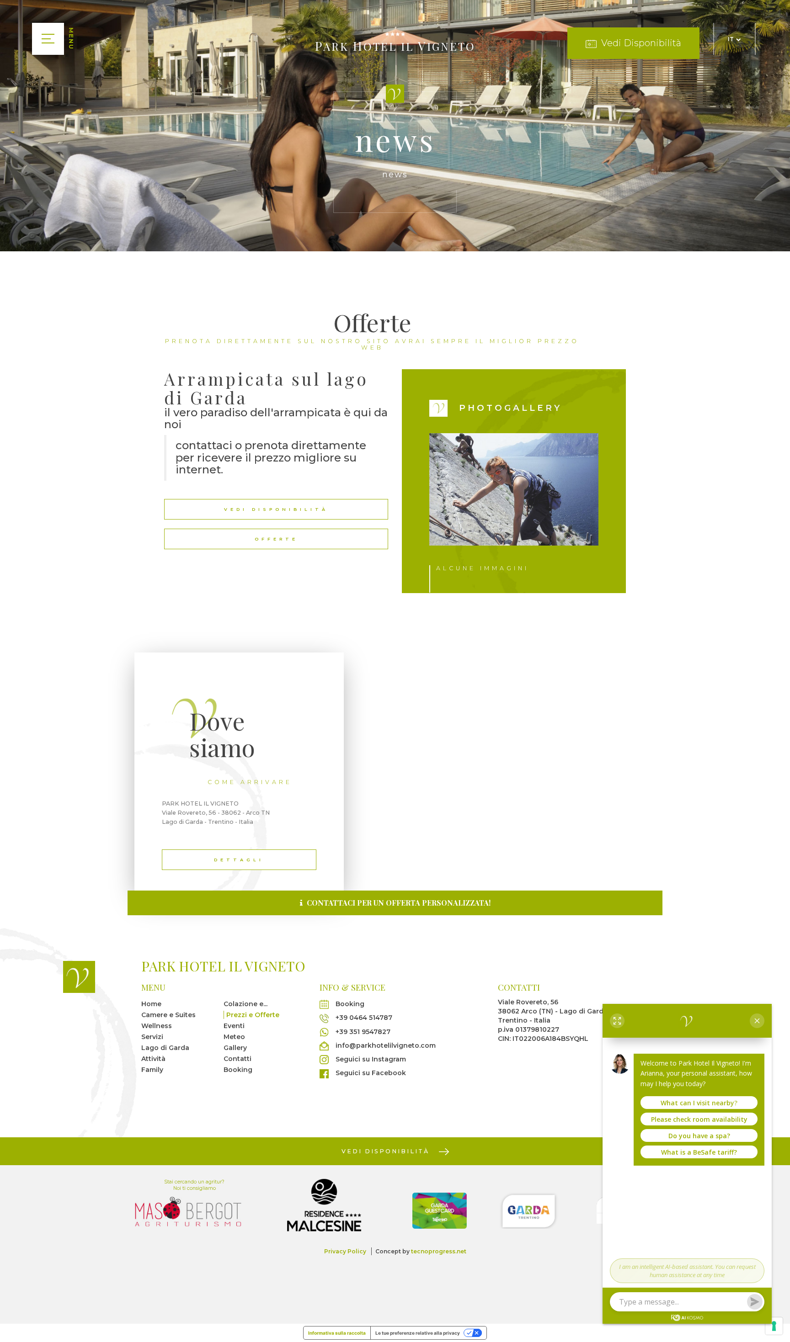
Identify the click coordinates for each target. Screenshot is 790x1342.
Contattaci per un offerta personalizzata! (398, 902)
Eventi (234, 1026)
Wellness (156, 1026)
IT (731, 39)
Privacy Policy (345, 1251)
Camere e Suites (168, 1015)
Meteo (234, 1037)
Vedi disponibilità (641, 42)
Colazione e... (245, 1004)
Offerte (276, 538)
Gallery (235, 1048)
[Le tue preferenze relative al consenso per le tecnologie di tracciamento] (774, 1326)
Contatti (237, 1059)
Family (152, 1070)
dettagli (239, 859)
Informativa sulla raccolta (337, 1333)
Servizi (152, 1037)
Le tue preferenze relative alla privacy (417, 1333)
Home (151, 1004)
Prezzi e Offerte (252, 1015)
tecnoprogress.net (438, 1251)
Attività (153, 1059)
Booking (238, 1070)
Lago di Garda (165, 1048)
